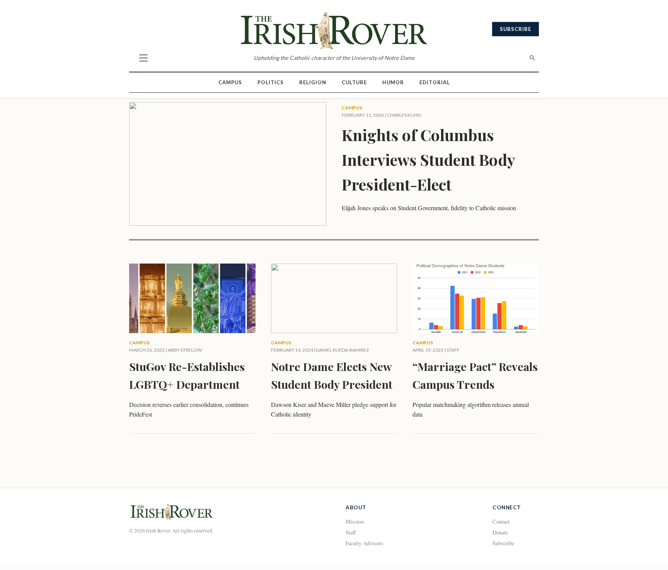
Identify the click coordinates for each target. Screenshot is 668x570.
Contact (501, 521)
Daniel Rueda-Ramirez (342, 350)
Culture (354, 82)
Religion (312, 82)
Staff (351, 532)
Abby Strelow (185, 350)
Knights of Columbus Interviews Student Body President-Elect (428, 159)
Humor (393, 82)
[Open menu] (143, 58)
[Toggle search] (532, 58)
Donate (500, 532)
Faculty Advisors (364, 543)
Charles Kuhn (404, 115)
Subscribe (515, 29)
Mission (355, 521)
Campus (230, 82)
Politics (270, 82)
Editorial (434, 82)
